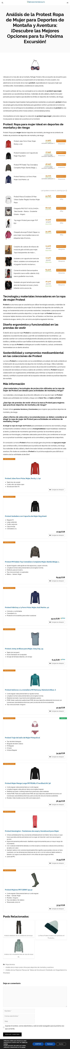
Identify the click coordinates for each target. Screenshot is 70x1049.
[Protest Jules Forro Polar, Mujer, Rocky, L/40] (35, 468)
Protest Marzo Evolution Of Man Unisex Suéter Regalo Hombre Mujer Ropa (27, 199)
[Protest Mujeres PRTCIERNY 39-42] (35, 880)
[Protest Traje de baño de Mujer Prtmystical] (35, 728)
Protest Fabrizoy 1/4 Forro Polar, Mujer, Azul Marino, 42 (27, 607)
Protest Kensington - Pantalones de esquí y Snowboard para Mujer (32, 831)
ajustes (23, 1047)
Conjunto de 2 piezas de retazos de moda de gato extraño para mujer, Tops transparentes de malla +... (26, 249)
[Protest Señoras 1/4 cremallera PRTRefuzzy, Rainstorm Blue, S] (35, 680)
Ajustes (61, 1044)
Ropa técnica (10, 964)
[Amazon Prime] (62, 618)
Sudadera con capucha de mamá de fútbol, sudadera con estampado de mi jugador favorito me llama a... (26, 261)
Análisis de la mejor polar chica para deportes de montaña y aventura (30, 967)
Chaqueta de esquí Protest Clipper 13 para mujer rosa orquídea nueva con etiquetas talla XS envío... (27, 235)
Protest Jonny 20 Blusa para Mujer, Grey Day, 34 (24, 649)
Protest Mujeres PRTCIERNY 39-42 (18, 890)
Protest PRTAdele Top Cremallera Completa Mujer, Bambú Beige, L (32, 562)
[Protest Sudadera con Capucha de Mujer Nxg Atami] (35, 506)
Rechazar (50, 1044)
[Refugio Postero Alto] (36, 2)
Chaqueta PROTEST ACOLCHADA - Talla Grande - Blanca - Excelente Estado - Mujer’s (26, 211)
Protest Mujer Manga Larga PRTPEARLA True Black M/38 (28, 783)
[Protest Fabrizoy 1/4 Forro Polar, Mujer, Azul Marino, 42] (35, 597)
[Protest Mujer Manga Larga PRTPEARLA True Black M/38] (35, 773)
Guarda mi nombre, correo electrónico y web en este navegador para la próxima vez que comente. (34, 1027)
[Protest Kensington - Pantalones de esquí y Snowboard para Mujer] (35, 821)
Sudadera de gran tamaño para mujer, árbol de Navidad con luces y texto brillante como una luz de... (27, 285)
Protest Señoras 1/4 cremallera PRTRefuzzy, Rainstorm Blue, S (30, 690)
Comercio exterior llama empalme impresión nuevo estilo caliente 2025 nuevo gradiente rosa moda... (26, 273)
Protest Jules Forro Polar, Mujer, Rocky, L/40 (23, 478)
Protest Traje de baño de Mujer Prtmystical (22, 738)
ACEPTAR (38, 1044)
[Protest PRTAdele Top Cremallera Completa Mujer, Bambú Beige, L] (35, 552)
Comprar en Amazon (57, 489)
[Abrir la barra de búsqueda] (2, 2)
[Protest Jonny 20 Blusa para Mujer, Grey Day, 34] (35, 639)
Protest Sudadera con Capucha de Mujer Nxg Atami (26, 516)
